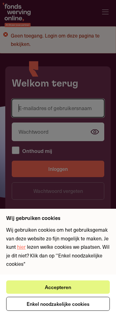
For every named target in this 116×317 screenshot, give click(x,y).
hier (21, 246)
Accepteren (58, 287)
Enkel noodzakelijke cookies (58, 303)
